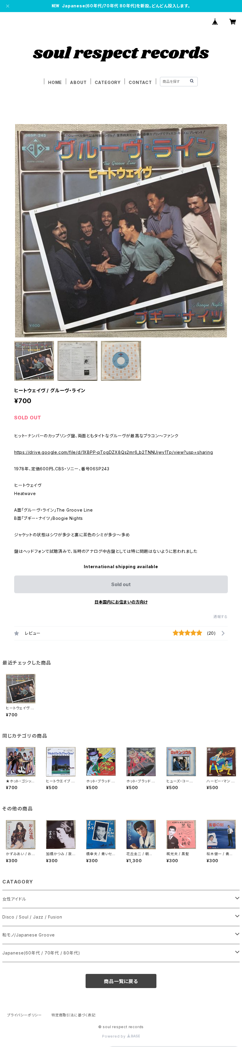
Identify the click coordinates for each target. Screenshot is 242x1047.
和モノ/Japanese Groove (28, 934)
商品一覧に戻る (121, 981)
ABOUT (78, 82)
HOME (55, 82)
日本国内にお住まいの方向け (121, 601)
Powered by (114, 1036)
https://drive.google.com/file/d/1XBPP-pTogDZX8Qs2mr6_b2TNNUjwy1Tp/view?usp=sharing (113, 452)
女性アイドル (14, 898)
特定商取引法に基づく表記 (73, 1015)
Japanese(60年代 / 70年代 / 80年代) (41, 952)
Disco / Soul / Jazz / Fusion (32, 916)
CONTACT (140, 82)
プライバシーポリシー (24, 1015)
